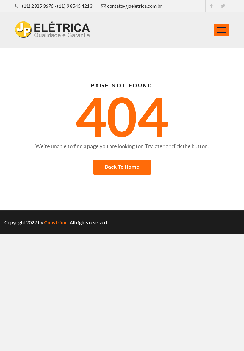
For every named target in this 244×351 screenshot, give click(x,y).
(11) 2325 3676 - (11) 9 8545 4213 (56, 6)
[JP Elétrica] (52, 29)
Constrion (55, 222)
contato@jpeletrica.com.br (134, 6)
